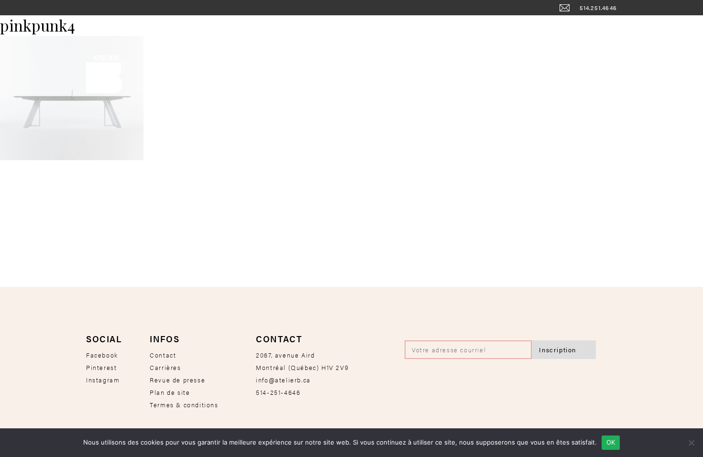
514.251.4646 (598, 7)
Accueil (101, 27)
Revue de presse (177, 379)
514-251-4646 (278, 392)
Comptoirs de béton (421, 27)
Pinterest (101, 367)
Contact (163, 354)
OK (610, 442)
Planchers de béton (512, 27)
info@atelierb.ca (283, 379)
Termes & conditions (184, 404)
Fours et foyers (160, 27)
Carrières (165, 367)
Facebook (102, 354)
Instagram (103, 379)
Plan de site (170, 392)
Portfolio (584, 27)
